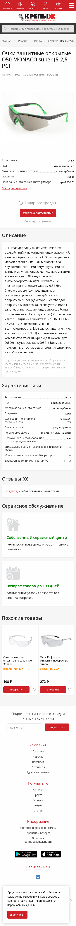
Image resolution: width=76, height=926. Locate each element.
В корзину (16, 689)
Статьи (38, 810)
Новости (38, 756)
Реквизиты (38, 767)
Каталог (38, 789)
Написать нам (38, 867)
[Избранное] (33, 689)
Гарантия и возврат (38, 833)
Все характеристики (14, 188)
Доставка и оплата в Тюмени (38, 827)
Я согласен (17, 914)
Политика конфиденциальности (38, 840)
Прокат (38, 795)
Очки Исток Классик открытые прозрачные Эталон (17, 660)
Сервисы (38, 800)
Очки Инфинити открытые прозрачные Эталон (54, 660)
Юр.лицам (38, 751)
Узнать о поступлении (38, 213)
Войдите (11, 491)
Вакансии (38, 762)
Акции (38, 805)
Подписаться (57, 727)
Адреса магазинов (38, 772)
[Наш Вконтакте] (38, 877)
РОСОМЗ (52, 74)
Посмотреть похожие (38, 221)
